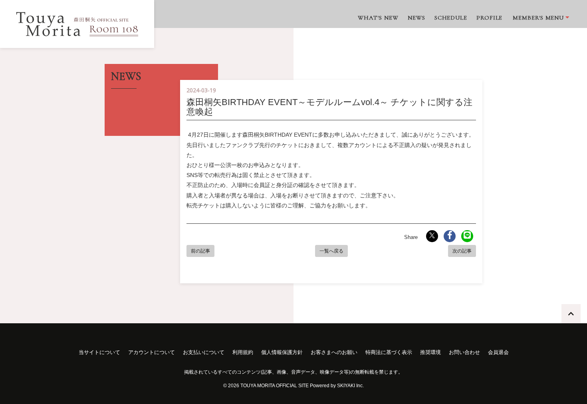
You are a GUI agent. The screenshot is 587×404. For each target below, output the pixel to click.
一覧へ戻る (331, 251)
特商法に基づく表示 (388, 352)
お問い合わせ (464, 352)
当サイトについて (99, 352)
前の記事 (200, 251)
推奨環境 (430, 352)
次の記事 (462, 251)
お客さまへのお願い (334, 352)
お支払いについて (203, 352)
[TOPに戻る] (571, 313)
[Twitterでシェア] (432, 236)
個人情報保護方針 (282, 352)
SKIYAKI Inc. (350, 385)
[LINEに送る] (467, 236)
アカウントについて (151, 352)
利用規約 (242, 352)
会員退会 (498, 352)
